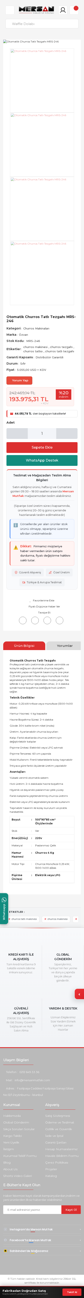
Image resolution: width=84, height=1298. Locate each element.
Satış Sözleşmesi (57, 1116)
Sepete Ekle (42, 447)
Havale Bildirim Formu (62, 1156)
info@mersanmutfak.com (32, 1080)
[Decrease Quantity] (17, 433)
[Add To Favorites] (42, 600)
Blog (7, 1162)
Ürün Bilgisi (24, 646)
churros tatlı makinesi (24, 919)
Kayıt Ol (71, 1209)
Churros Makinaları (36, 328)
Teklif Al (72, 1292)
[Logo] (36, 10)
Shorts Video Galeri (17, 1176)
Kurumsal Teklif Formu (20, 1156)
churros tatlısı (33, 351)
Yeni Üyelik (11, 1142)
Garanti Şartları (55, 1142)
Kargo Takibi (12, 1136)
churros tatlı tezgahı (59, 351)
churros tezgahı (61, 347)
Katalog (51, 1176)
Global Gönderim (16, 1122)
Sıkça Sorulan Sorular (19, 1129)
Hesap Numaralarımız (61, 1149)
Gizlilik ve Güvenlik (58, 1129)
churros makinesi (35, 347)
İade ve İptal (54, 1136)
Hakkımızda (12, 1116)
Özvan (23, 334)
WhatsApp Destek (42, 460)
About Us (10, 1169)
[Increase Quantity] (67, 433)
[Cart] (74, 10)
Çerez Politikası (56, 1162)
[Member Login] (62, 10)
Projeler (51, 1169)
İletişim (8, 1149)
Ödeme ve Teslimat (59, 1122)
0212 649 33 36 (29, 1072)
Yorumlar (65, 646)
